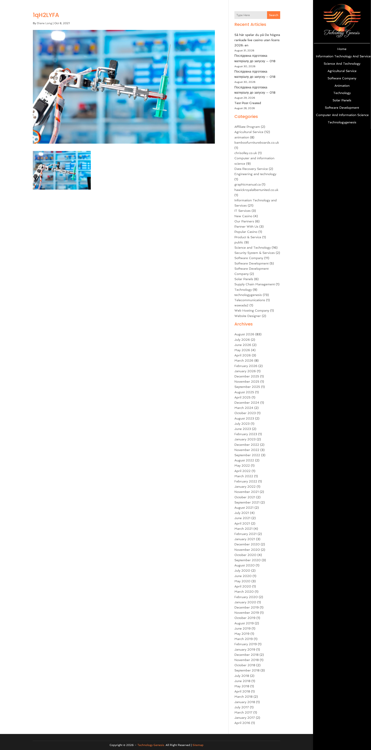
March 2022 (243, 476)
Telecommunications (249, 300)
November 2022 (246, 450)
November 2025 (246, 381)
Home (341, 49)
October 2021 (244, 497)
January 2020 (245, 602)
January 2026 (245, 371)
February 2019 (245, 644)
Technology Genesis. (151, 745)
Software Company (342, 78)
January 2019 (244, 649)
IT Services (242, 211)
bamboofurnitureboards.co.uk (256, 142)
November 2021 (246, 492)
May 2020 (242, 581)
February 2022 (245, 481)
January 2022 (245, 486)
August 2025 (244, 392)
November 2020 (247, 550)
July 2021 (241, 513)
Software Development (342, 107)
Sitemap (197, 745)
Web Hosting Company (251, 310)
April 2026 (242, 355)
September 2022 (247, 455)
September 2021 (247, 502)
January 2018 (244, 702)
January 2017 (244, 717)
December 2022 (246, 445)
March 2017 (243, 712)
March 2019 (243, 639)
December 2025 (246, 376)
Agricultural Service (342, 71)
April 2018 (242, 691)
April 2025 (242, 397)
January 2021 (244, 539)
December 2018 (246, 655)
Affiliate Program (247, 127)
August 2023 (244, 418)
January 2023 (245, 439)
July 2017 (241, 707)
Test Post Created (247, 103)
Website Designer (247, 316)
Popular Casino (245, 232)
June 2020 (243, 576)
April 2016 (242, 723)
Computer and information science (342, 115)
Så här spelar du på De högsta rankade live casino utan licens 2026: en (257, 40)
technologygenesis (342, 122)
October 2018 (244, 665)
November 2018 (246, 660)
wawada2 (241, 305)
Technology (342, 93)
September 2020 (247, 560)
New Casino (243, 216)
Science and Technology (342, 63)
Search (273, 15)
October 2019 (244, 618)
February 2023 (245, 434)
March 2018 (243, 696)
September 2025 (247, 387)
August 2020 (244, 565)
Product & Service (247, 237)
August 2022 (244, 460)
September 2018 (247, 670)
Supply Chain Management (254, 284)
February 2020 (246, 597)
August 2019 (244, 623)
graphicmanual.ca (247, 184)
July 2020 (242, 570)
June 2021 (242, 518)
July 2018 (241, 676)
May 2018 (241, 686)
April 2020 (242, 586)
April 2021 (242, 523)
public (238, 242)
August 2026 (244, 334)
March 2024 (243, 408)
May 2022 (242, 465)
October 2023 (245, 413)
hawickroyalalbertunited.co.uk (256, 190)
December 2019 (246, 607)
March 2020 (244, 591)
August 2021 (244, 507)
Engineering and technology (255, 174)
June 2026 (242, 345)
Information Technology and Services (342, 56)
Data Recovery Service (251, 169)
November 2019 (246, 612)
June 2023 (242, 429)
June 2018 (242, 681)
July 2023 (242, 423)
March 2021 (243, 529)
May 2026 (242, 350)
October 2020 (245, 555)
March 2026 (243, 360)
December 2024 (246, 402)
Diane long (44, 23)
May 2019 (241, 634)
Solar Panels (342, 100)
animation (342, 85)
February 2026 (245, 366)
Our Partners (244, 221)
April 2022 (242, 471)
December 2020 (247, 544)
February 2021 (245, 534)
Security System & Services (254, 253)
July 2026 (242, 340)
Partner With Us (246, 226)
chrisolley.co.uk (245, 153)
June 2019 (242, 628)
